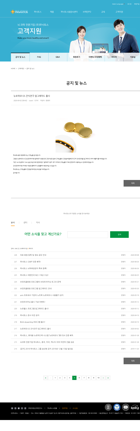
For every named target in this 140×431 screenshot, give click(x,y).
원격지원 (64, 408)
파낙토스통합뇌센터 (69, 12)
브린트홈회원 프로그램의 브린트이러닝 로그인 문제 (40, 282)
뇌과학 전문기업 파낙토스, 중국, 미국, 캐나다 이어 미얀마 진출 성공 (47, 342)
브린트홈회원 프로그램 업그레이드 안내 (36, 288)
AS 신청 (75, 408)
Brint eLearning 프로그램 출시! (32, 322)
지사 (38, 222)
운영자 (123, 255)
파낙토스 (37, 12)
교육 (103, 12)
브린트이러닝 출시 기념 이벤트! (32, 302)
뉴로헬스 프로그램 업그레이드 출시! (34, 308)
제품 (52, 12)
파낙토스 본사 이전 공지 (29, 315)
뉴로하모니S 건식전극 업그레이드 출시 (35, 329)
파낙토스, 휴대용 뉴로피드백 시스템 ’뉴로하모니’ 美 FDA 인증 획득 (46, 335)
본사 (13, 222)
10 (98, 378)
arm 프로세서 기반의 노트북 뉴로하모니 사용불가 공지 (41, 295)
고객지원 (119, 12)
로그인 (129, 4)
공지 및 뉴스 (30, 69)
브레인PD (87, 12)
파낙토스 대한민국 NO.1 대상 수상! (34, 275)
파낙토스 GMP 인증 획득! (30, 262)
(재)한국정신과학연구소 (35, 408)
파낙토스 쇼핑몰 (52, 408)
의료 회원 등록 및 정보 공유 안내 (33, 255)
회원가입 (136, 4)
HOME (13, 69)
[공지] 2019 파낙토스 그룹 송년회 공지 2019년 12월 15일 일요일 (46, 349)
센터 (25, 222)
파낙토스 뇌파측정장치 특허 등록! (33, 268)
